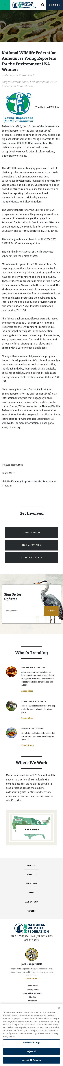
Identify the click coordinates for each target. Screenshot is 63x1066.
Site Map (32, 997)
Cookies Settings (31, 1042)
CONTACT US (31, 874)
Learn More (27, 690)
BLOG (31, 892)
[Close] (59, 1008)
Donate (54, 5)
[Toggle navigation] (5, 5)
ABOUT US (31, 865)
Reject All (31, 1051)
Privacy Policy (33, 990)
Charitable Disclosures (33, 993)
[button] (51, 611)
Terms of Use (32, 986)
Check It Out (27, 745)
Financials (32, 1001)
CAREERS (31, 911)
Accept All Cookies (31, 1060)
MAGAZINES (31, 883)
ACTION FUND (31, 902)
